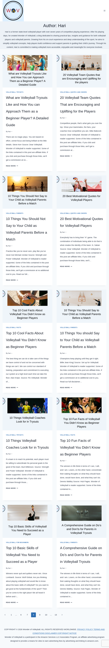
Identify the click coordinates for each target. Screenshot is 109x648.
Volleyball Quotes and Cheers (73, 92)
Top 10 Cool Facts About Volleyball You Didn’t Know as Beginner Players (26, 340)
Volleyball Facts (13, 327)
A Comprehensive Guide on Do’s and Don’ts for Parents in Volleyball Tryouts (81, 555)
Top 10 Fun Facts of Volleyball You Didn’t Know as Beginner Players (80, 447)
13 (56, 615)
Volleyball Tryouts (14, 92)
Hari (9, 131)
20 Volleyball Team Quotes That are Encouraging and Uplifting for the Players (80, 104)
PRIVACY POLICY (85, 629)
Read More (12, 166)
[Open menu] (104, 10)
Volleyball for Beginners (17, 542)
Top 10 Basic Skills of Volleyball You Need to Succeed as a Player (23, 555)
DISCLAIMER (51, 633)
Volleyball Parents (14, 213)
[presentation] (27, 71)
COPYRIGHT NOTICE (67, 633)
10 (46, 615)
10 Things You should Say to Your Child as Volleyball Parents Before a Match (80, 340)
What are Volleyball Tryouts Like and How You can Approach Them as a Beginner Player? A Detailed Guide (27, 111)
